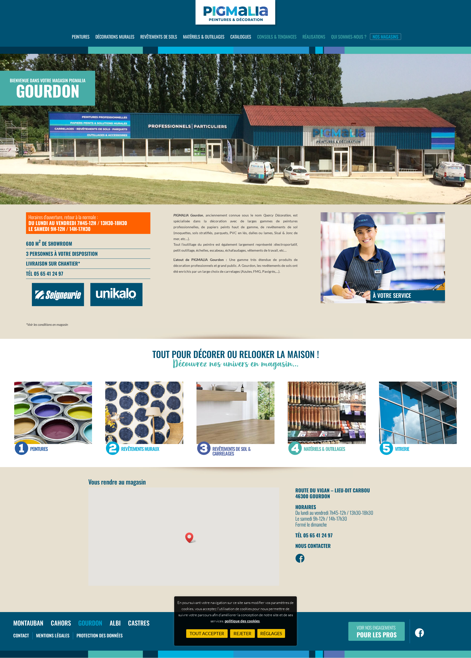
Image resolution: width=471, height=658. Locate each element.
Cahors (61, 622)
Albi (115, 622)
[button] (190, 537)
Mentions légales (52, 635)
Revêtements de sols (158, 37)
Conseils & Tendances (277, 37)
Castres (138, 622)
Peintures (81, 37)
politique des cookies (242, 621)
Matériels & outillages (203, 37)
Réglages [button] (271, 633)
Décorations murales (114, 37)
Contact (21, 635)
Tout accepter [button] (207, 633)
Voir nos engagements (377, 631)
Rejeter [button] (242, 633)
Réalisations (313, 37)
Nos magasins (385, 36)
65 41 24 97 (51, 273)
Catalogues (240, 37)
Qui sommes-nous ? (348, 37)
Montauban (28, 622)
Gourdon (90, 622)
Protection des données (100, 635)
